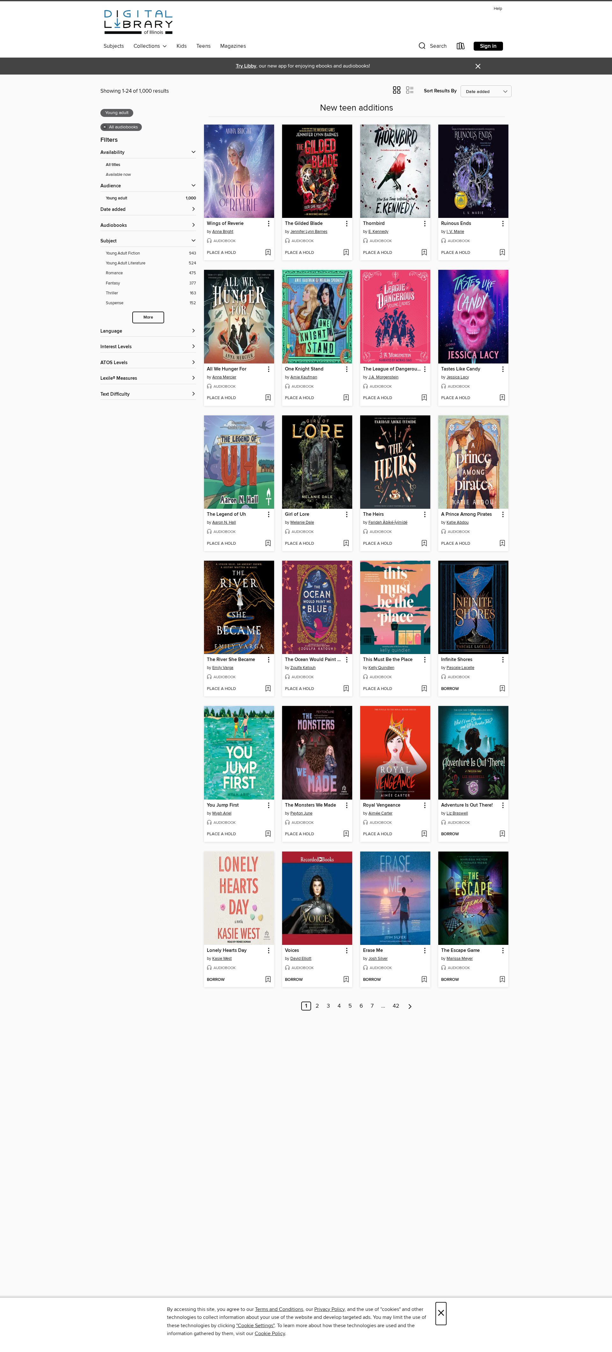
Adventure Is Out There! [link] (467, 805)
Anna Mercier (224, 377)
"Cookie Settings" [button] (255, 1325)
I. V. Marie (455, 231)
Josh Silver (378, 958)
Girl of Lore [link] (297, 514)
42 (396, 1006)
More (148, 317)
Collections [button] (148, 46)
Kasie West (222, 958)
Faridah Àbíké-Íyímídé (387, 522)
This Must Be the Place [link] (387, 660)
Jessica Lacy (458, 377)
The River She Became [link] (231, 660)
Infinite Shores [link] (456, 660)
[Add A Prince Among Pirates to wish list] (502, 544)
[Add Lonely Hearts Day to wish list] (268, 980)
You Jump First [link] (223, 805)
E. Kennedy (378, 231)
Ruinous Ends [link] (456, 224)
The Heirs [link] (373, 514)
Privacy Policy (329, 1309)
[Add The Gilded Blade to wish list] (346, 253)
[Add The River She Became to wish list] (268, 689)
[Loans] (460, 47)
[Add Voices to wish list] (346, 980)
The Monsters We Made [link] (310, 805)
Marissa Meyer (460, 958)
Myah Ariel (221, 813)
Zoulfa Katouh (303, 667)
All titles (113, 165)
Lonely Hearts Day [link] (227, 950)
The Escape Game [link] (460, 950)
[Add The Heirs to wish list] (424, 544)
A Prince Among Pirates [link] (466, 514)
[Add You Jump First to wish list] (268, 834)
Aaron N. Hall (224, 522)
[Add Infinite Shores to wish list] (502, 689)
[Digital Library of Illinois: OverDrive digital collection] (138, 21)
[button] (431, 47)
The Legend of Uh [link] (226, 514)
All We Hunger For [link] (226, 369)
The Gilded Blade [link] (304, 224)
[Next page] (410, 1006)
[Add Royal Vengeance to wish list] (424, 834)
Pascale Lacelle (460, 667)
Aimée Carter (380, 813)
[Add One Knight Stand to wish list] (346, 398)
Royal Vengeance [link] (381, 805)
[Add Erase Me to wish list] (424, 980)
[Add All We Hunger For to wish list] (268, 398)
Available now (118, 174)
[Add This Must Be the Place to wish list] (424, 689)
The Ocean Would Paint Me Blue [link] (314, 660)
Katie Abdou (458, 522)
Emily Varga (222, 667)
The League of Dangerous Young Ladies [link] (392, 369)
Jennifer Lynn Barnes (308, 231)
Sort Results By (440, 91)
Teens (203, 46)
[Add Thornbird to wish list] (424, 253)
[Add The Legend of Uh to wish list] (268, 544)
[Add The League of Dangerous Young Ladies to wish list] (424, 398)
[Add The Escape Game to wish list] (502, 980)
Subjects (114, 46)
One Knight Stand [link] (304, 369)
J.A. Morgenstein (383, 377)
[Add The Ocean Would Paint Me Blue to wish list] (346, 689)
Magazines (233, 46)
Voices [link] (292, 950)
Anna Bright (222, 231)
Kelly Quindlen (381, 667)
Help (498, 8)
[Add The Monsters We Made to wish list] (346, 834)
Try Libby (246, 66)
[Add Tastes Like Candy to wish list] (502, 398)
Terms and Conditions (279, 1309)
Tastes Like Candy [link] (460, 369)
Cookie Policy (270, 1333)
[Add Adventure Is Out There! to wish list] (502, 834)
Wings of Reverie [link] (225, 224)
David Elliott (300, 958)
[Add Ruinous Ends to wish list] (502, 253)
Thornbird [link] (374, 224)
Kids (182, 46)
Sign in (488, 46)
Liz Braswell (457, 813)
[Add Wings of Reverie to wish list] (268, 253)
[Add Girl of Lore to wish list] (346, 544)
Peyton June (301, 813)
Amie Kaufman (303, 377)
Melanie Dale (302, 522)
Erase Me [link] (373, 950)
